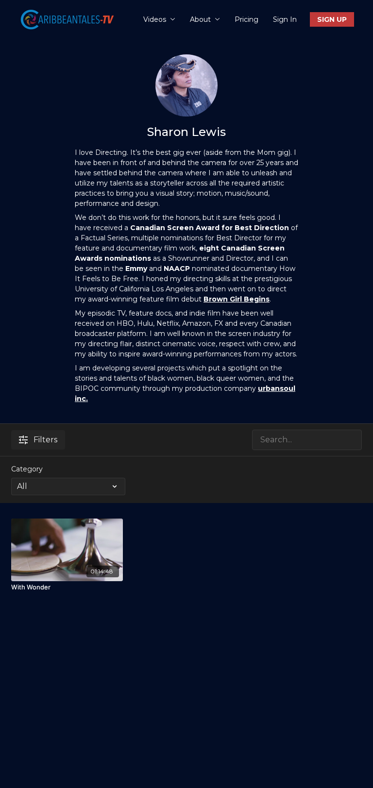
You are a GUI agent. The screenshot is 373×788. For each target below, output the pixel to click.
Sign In (285, 19)
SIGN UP (332, 19)
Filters (45, 439)
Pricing (246, 19)
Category (27, 469)
